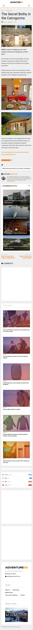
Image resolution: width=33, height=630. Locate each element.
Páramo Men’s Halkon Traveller (11, 409)
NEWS (4, 459)
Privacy (22, 595)
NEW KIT (5, 328)
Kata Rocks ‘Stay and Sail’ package (15, 218)
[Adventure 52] (16, 2)
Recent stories (7, 305)
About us (7, 590)
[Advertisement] (16, 283)
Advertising (16, 590)
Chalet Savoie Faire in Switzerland (15, 233)
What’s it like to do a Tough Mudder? (26, 257)
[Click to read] (16, 197)
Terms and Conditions (11, 595)
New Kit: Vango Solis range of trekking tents (8, 257)
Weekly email (9, 592)
